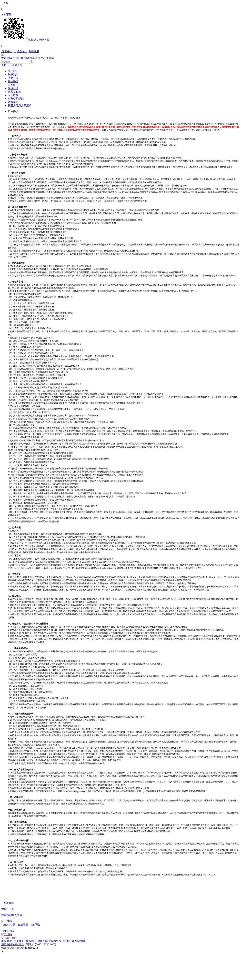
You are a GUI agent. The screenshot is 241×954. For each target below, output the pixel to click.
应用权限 (13, 95)
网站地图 (79, 941)
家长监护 (13, 84)
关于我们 (13, 71)
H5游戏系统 (15, 65)
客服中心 (6, 51)
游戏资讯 (29, 58)
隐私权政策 (14, 91)
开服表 (50, 58)
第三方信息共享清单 (19, 105)
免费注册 (32, 51)
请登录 (19, 51)
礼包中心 (40, 58)
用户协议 (13, 81)
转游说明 (13, 102)
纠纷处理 (13, 88)
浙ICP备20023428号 (12, 944)
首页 (6, 2)
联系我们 (13, 74)
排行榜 (20, 58)
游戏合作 (13, 78)
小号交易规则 (16, 98)
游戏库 (11, 58)
